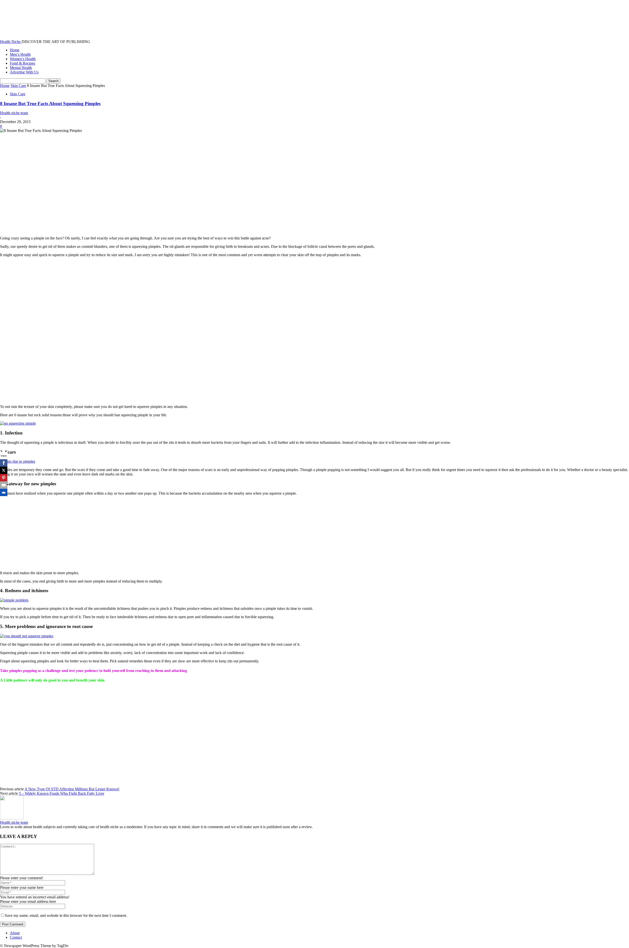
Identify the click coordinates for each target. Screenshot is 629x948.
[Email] (3, 485)
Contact (16, 937)
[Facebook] (3, 463)
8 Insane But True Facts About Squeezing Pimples (50, 103)
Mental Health (21, 68)
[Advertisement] (71, 182)
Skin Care (18, 86)
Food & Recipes (22, 63)
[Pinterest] (3, 477)
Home (14, 50)
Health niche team (14, 113)
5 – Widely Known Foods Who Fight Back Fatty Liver (61, 793)
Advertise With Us (24, 72)
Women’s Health (23, 59)
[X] (3, 470)
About (15, 933)
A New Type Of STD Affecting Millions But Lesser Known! (72, 789)
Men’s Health (20, 54)
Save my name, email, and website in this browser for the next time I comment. (66, 915)
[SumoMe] (3, 492)
